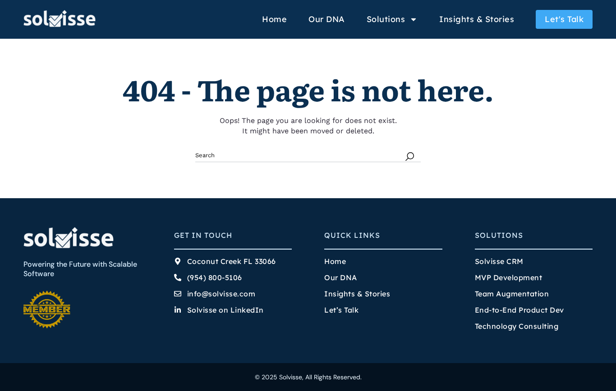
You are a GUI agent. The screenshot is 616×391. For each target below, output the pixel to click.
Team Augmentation (512, 293)
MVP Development (508, 277)
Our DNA (326, 19)
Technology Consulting (517, 326)
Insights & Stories (476, 19)
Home (274, 19)
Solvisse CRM (499, 261)
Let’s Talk (341, 309)
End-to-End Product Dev (519, 309)
